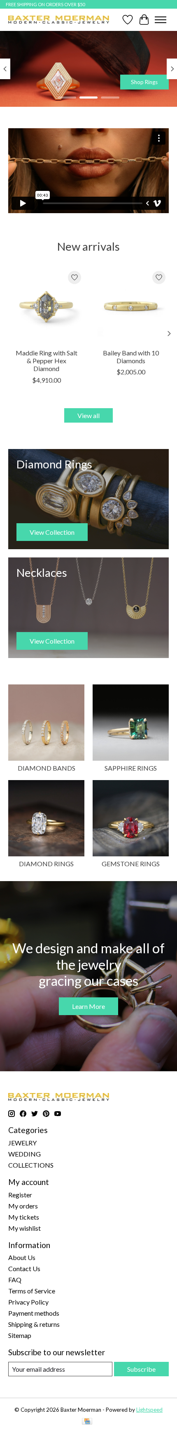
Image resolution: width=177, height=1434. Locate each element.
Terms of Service (31, 1291)
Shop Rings (144, 81)
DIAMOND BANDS (46, 768)
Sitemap (19, 1335)
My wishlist (24, 1228)
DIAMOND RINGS (46, 863)
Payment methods (33, 1313)
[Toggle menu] (160, 20)
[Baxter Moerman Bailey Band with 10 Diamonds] (131, 306)
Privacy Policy (28, 1302)
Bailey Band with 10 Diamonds (131, 356)
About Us (21, 1257)
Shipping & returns (34, 1324)
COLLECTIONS (31, 1165)
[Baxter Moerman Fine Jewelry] (58, 19)
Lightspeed (149, 1409)
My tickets (23, 1217)
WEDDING (24, 1154)
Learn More (88, 1006)
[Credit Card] (87, 1422)
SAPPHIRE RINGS (131, 768)
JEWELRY (22, 1143)
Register (20, 1195)
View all (88, 415)
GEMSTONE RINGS (131, 863)
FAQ (14, 1280)
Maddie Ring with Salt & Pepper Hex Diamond (46, 360)
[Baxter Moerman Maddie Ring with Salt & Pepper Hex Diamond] (46, 306)
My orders (23, 1206)
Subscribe (141, 1369)
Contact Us (24, 1268)
